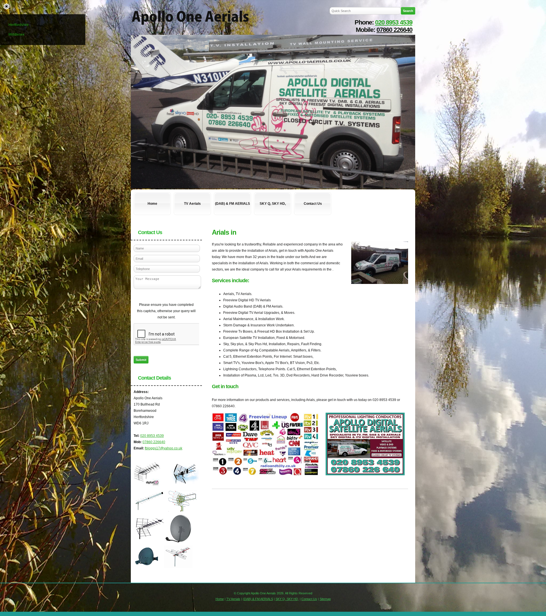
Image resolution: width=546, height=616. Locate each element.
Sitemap (325, 599)
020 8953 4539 (393, 22)
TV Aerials (192, 204)
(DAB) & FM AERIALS (232, 204)
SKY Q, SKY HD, (273, 204)
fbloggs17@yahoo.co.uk (163, 448)
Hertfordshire (19, 25)
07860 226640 (394, 29)
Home (152, 204)
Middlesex (16, 34)
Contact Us (313, 204)
